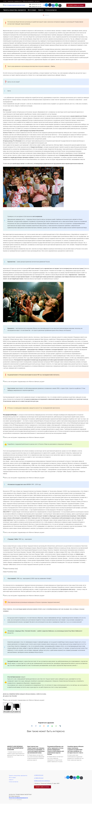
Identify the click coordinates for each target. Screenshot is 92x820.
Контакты (37, 1)
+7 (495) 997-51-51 (38, 775)
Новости (40, 10)
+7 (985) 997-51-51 (38, 778)
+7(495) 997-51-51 (36, 4)
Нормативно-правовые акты (14, 1)
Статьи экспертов (51, 10)
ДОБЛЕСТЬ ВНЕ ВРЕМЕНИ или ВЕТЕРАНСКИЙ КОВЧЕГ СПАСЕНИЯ (15, 748)
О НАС (5, 1)
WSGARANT (19, 799)
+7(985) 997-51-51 (36, 6)
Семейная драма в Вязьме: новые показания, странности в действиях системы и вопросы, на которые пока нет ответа (75, 750)
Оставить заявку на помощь (76, 5)
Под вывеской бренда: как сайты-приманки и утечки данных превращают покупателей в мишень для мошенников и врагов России (55, 750)
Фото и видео (32, 10)
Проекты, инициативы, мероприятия (14, 10)
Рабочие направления (28, 1)
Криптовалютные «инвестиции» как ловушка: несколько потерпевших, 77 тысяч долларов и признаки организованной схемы (36, 750)
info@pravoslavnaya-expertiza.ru (42, 780)
